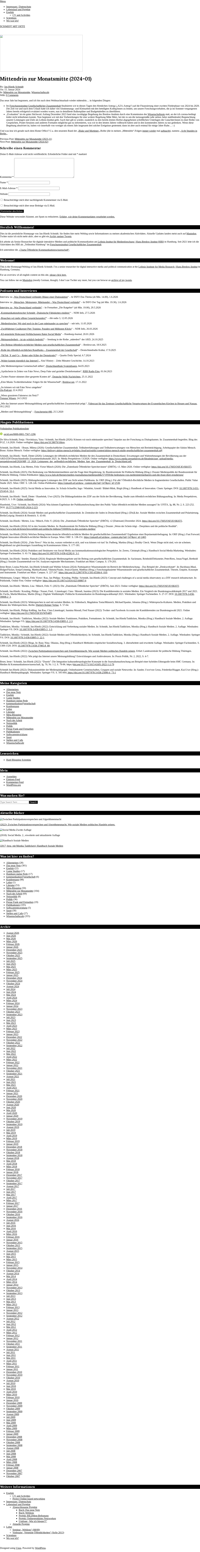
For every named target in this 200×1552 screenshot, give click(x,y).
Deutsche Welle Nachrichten (66, 376)
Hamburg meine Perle (17, 700)
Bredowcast (68, 382)
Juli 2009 (10, 1417)
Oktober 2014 (13, 1270)
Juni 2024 (11, 992)
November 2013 (14, 1287)
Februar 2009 (13, 1431)
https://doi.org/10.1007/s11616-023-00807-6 (64, 580)
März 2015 (11, 1259)
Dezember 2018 (14, 1147)
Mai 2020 (11, 1110)
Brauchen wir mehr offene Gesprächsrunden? (23, 318)
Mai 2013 (11, 1301)
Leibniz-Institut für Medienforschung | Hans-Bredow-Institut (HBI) (131, 241)
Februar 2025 (13, 972)
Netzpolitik (11, 723)
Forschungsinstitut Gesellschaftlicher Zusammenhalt (35, 105)
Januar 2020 (12, 1116)
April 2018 (11, 1163)
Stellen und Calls (14, 740)
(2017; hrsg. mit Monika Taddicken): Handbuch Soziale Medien (31, 845)
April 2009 (11, 1425)
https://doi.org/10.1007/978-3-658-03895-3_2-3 (49, 621)
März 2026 (11, 941)
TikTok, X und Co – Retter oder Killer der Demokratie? (28, 355)
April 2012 (11, 1330)
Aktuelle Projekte (21, 1524)
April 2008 (11, 1459)
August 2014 (12, 1273)
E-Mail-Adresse (9, 188)
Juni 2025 (11, 964)
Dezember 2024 (14, 978)
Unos (18, 1548)
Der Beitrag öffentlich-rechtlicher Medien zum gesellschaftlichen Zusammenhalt (40, 344)
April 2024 (11, 997)
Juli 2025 (10, 961)
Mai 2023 (11, 1023)
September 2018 (14, 1155)
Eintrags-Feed (13, 779)
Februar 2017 (13, 1203)
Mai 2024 (11, 995)
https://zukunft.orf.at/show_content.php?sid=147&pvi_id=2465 (115, 537)
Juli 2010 (10, 1383)
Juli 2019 (10, 1130)
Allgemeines (12, 689)
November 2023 (14, 1009)
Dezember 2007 (14, 1470)
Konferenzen (12, 706)
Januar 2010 (12, 1400)
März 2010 (11, 1394)
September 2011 (14, 1346)
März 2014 (11, 1282)
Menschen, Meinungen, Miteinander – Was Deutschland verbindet (46, 302)
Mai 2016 (11, 1228)
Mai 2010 (11, 1389)
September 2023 (14, 1014)
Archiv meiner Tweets (60, 236)
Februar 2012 (13, 1335)
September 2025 (14, 958)
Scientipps (11, 1535)
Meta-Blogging (13, 714)
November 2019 (14, 1118)
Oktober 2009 (13, 1408)
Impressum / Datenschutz (18, 1501)
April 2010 (11, 1391)
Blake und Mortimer (89, 130)
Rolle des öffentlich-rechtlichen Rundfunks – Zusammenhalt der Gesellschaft (39, 350)
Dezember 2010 (14, 1372)
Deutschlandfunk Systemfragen (61, 366)
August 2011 (12, 1349)
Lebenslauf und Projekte (18, 1504)
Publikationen (13, 731)
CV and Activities (21, 1496)
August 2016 (12, 1220)
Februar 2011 (12, 1366)
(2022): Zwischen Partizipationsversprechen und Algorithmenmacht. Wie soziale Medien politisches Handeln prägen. (57, 824)
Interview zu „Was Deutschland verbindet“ (21, 307)
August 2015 (12, 1251)
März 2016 (11, 1234)
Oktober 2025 (13, 955)
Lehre (9, 709)
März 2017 (11, 1200)
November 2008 (14, 1439)
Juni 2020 (11, 1107)
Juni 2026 (11, 935)
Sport (9, 737)
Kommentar (7, 177)
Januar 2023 (12, 1034)
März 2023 (11, 1028)
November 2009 (14, 1406)
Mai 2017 (11, 1194)
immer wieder (149, 130)
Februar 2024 (13, 1003)
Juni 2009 (11, 1420)
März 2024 (11, 1000)
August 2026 (12, 933)
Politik (9, 726)
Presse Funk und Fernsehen (19, 729)
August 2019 (12, 1127)
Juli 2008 (10, 1451)
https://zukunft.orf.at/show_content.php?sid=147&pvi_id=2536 (89, 483)
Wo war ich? (12, 1538)
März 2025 (11, 969)
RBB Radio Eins (91, 371)
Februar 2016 (13, 1237)
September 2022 (14, 1045)
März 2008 (11, 1462)
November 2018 (14, 1149)
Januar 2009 (12, 1434)
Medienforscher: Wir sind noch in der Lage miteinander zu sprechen (34, 323)
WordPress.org (13, 785)
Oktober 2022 (13, 1042)
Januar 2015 (12, 1265)
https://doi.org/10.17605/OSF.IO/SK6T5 (171, 466)
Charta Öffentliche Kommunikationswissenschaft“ (44, 250)
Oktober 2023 (13, 1011)
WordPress (40, 1548)
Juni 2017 (11, 1192)
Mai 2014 (11, 1276)
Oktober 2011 (13, 1344)
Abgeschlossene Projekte (24, 1507)
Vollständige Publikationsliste (14, 428)
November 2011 (14, 1341)
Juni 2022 (11, 1051)
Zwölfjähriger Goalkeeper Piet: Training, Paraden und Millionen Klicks (36, 328)
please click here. (58, 275)
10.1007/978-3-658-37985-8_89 (34, 645)
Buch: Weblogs (26, 1512)
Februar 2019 (13, 1141)
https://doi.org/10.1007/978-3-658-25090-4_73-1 (91, 672)
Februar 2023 (13, 1031)
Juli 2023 (10, 1017)
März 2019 (11, 1138)
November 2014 (14, 1268)
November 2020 (14, 1099)
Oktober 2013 (13, 1290)
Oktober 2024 (13, 983)
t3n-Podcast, (6, 390)
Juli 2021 (10, 1079)
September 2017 (14, 1183)
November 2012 (14, 1313)
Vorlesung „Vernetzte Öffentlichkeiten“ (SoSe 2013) (38, 1532)
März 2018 (11, 1166)
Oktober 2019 (13, 1121)
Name (4, 182)
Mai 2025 (11, 966)
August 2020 (12, 1104)
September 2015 (14, 1248)
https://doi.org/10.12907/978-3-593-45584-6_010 (83, 572)
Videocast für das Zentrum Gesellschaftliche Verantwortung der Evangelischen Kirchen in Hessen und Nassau (142, 403)
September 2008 (14, 1445)
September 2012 (14, 1315)
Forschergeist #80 (43, 411)
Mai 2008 (11, 1456)
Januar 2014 (12, 1284)
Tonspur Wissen (8, 398)
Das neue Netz (13, 692)
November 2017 (14, 1178)
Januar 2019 (12, 1144)
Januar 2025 (12, 975)
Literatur (10, 712)
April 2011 (11, 1360)
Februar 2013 (13, 1307)
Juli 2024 (10, 989)
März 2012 (11, 1332)
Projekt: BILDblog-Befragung (34, 1515)
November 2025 (14, 952)
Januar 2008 (12, 1467)
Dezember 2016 (14, 1208)
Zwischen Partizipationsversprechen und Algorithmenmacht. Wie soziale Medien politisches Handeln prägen (81, 651)
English (10, 695)
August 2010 (12, 1380)
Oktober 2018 (13, 1152)
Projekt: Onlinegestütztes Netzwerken (37, 1518)
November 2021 (14, 1068)
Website (4, 194)
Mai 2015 (11, 1256)
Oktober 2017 (13, 1180)
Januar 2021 (12, 1093)
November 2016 (14, 1211)
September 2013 (14, 1293)
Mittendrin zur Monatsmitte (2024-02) (29, 141)
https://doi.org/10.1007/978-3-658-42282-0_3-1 (55, 553)
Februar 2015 (13, 1262)
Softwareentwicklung (16, 734)
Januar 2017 (12, 1206)
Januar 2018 (12, 1172)
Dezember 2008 (14, 1436)
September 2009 (14, 1411)
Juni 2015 (11, 1254)
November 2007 (14, 1473)
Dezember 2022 (14, 1037)
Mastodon (191, 233)
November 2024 (14, 980)
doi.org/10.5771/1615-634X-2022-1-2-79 (93, 664)
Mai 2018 (11, 1161)
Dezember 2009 (14, 1403)
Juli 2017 (10, 1189)
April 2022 (11, 1056)
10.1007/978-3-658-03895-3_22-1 (27, 637)
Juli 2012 (10, 1321)
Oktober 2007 (13, 1476)
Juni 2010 (11, 1386)
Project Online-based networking (28, 1498)
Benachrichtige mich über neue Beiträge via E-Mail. (29, 205)
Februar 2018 (13, 1169)
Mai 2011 (11, 1358)
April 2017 (11, 1197)
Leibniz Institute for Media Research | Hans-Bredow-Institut (168, 266)
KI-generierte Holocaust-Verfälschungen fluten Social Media (31, 334)
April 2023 (11, 1026)
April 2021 (11, 1087)
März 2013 (11, 1304)
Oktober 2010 (13, 1377)
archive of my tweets (121, 280)
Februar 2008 (13, 1465)
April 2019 (11, 1135)
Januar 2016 (12, 1239)
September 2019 (14, 1124)
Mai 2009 (11, 1422)
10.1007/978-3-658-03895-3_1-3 (35, 629)
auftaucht (165, 130)
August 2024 (12, 986)
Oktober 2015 (13, 1245)
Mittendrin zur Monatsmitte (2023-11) (33, 139)
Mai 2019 (11, 1132)
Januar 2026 (12, 947)
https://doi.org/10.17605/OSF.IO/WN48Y (31, 613)
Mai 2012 (11, 1327)
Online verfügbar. (25, 499)
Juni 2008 (11, 1453)
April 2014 (11, 1279)
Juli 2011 (10, 1352)
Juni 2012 (11, 1324)
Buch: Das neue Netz (29, 1510)
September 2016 (14, 1217)
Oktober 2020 (13, 1102)
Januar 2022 (12, 1065)
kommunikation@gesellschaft (20, 703)
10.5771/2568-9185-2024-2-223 (22, 507)
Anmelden (11, 776)
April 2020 (11, 1113)
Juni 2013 (11, 1299)
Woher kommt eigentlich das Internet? (19, 360)
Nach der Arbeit (14, 720)
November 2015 (14, 1242)
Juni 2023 (11, 1020)
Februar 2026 (13, 944)
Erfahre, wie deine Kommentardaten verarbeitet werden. (87, 216)
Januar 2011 (12, 1369)
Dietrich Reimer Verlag (47, 605)
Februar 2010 (13, 1397)
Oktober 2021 (13, 1071)
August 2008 (12, 1448)
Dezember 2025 (14, 949)
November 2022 (14, 1040)
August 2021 (12, 1076)
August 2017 (12, 1186)
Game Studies (13, 698)
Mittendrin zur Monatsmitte (16, 92)
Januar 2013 (12, 1310)
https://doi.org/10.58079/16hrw (49, 442)
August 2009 (12, 1414)
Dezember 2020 (14, 1096)
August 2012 (12, 1318)
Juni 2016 (11, 1225)
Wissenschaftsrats (156, 114)
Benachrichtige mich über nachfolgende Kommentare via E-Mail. (36, 200)
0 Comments (12, 95)
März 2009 (11, 1428)
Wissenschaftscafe (40, 92)
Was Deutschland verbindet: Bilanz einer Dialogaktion (41, 297)
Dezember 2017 (14, 1175)
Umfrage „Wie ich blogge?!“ (33, 1521)
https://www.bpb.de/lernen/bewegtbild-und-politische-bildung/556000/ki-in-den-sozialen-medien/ (48, 529)
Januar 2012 (12, 1338)
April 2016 (11, 1231)
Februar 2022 (13, 1062)
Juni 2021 (11, 1082)
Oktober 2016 (13, 1214)
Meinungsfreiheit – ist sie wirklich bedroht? (22, 339)
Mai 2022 (11, 1054)
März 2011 (11, 1363)
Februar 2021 (13, 1090)
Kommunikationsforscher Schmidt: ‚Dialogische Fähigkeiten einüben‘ (35, 313)
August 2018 (12, 1158)
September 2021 (14, 1073)
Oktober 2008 (13, 1442)
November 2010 (14, 1375)
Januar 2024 (12, 1006)
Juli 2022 (10, 1048)
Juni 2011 (11, 1355)
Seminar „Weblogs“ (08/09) (26, 1529)
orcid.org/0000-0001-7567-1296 (20, 434)
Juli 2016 (10, 1223)
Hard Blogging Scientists (18, 759)
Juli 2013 (10, 1296)
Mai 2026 (11, 938)
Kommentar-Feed (15, 782)
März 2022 (11, 1059)
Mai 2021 (11, 1085)
